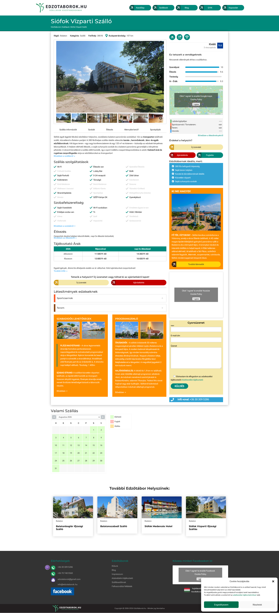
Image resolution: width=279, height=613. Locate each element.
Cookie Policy (196, 99)
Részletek (257, 604)
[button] (273, 581)
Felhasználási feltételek (122, 586)
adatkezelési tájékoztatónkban (244, 595)
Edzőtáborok (56, 27)
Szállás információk (68, 129)
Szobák (91, 129)
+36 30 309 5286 (199, 399)
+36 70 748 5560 (65, 573)
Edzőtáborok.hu (140, 608)
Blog (114, 570)
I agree (196, 104)
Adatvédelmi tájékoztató (122, 578)
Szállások (65, 27)
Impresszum (117, 574)
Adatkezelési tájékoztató (192, 380)
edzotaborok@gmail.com (69, 579)
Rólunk (115, 566)
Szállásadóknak (119, 582)
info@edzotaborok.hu (67, 584)
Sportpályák (155, 129)
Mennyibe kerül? (131, 129)
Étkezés (109, 129)
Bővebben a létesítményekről (210, 135)
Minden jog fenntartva (155, 608)
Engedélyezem (221, 604)
